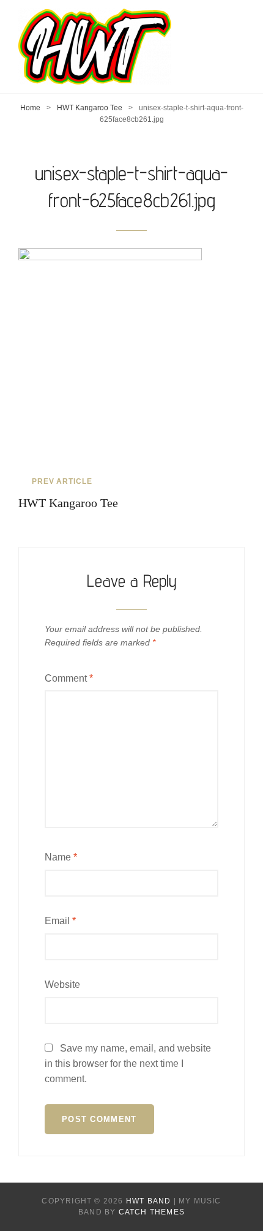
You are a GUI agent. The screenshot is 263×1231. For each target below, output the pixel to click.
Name (61, 857)
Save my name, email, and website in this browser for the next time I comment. (128, 1063)
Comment (69, 678)
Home (30, 108)
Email (60, 921)
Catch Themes (152, 1212)
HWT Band (148, 1201)
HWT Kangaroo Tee (89, 108)
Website (62, 984)
